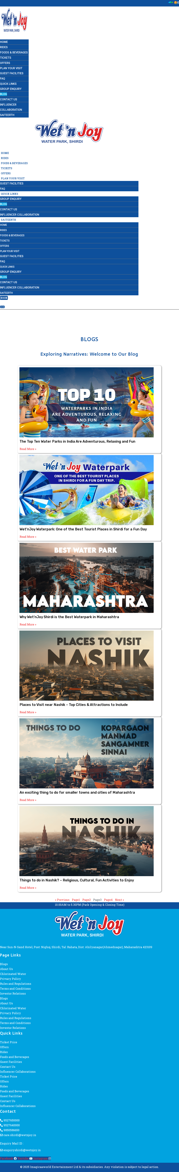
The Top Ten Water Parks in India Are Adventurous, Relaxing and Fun (77, 441)
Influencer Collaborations (17, 1071)
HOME (4, 42)
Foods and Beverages (14, 1057)
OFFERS (5, 63)
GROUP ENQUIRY (11, 89)
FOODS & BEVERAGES (14, 52)
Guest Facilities (11, 1062)
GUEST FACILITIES (11, 73)
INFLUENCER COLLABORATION (19, 214)
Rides (4, 1052)
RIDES (4, 47)
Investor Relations (13, 993)
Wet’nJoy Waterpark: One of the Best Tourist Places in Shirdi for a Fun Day (83, 529)
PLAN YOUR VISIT (11, 68)
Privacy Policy (10, 979)
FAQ (2, 78)
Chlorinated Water (13, 974)
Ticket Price (8, 1042)
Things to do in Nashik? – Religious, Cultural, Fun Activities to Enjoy (77, 880)
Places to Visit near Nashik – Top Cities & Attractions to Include (74, 705)
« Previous (62, 900)
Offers (4, 1047)
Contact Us (7, 1066)
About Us (6, 969)
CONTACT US (8, 99)
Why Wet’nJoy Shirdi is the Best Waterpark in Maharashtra (69, 617)
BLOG (3, 94)
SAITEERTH (7, 115)
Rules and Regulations (15, 983)
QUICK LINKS (8, 83)
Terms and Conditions (15, 988)
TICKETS (5, 57)
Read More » (28, 449)
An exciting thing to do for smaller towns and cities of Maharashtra (77, 792)
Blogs (4, 964)
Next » (119, 900)
